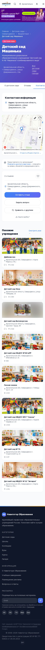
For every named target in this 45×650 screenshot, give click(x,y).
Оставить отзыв (22, 195)
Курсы (5, 555)
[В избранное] (38, 176)
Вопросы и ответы (10, 584)
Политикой (30, 607)
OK (10, 612)
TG (16, 612)
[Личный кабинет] (36, 3)
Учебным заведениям (11, 575)
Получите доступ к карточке (19, 164)
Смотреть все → (35, 232)
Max (22, 612)
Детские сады (18, 31)
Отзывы (27, 85)
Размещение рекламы (12, 579)
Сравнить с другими (24, 210)
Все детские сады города (36, 69)
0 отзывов (9, 176)
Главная (5, 31)
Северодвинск (8, 34)
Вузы (4, 550)
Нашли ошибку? (24, 217)
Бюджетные (23, 34)
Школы (5, 541)
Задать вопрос (22, 202)
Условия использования (28, 626)
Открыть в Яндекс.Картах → (30, 153)
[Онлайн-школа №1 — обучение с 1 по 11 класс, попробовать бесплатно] (22, 15)
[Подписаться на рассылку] (40, 600)
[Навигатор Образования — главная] (6, 4)
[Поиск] (15, 4)
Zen (28, 612)
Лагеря (5, 559)
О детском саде (11, 85)
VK (4, 612)
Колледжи (6, 546)
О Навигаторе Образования (14, 571)
